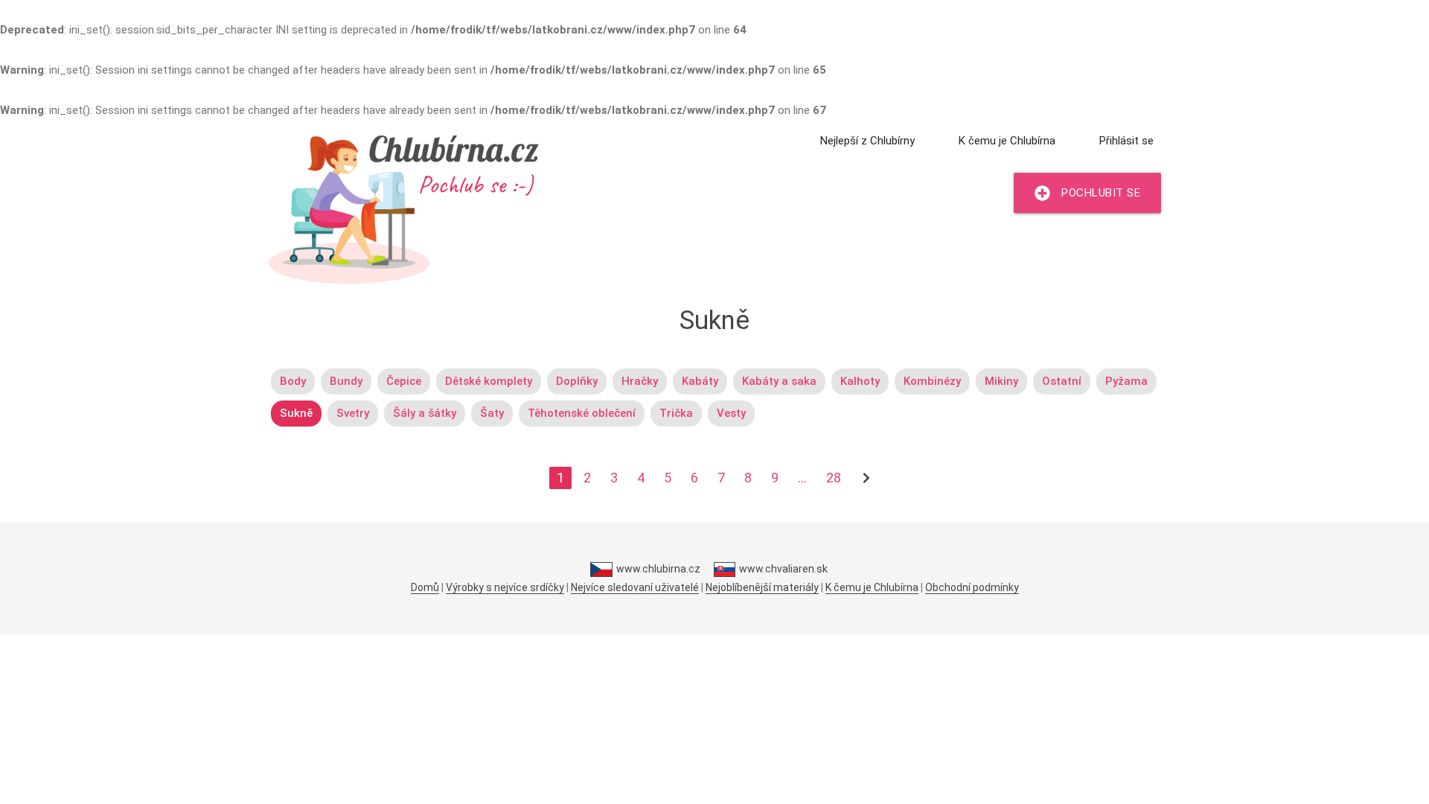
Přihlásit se (1126, 140)
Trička (676, 413)
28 (833, 477)
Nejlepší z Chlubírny (867, 140)
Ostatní (1061, 381)
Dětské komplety (488, 381)
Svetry (352, 413)
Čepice (403, 381)
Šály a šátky (424, 413)
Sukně (296, 413)
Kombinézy (932, 381)
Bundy (346, 381)
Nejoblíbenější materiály (762, 587)
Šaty (492, 413)
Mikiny (1001, 381)
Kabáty (700, 381)
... (802, 477)
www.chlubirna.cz (658, 569)
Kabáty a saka (779, 381)
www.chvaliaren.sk (783, 569)
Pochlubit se (1100, 193)
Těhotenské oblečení (582, 413)
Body (293, 381)
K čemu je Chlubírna (1007, 140)
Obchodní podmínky (972, 587)
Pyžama (1126, 381)
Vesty (731, 413)
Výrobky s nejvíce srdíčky (505, 587)
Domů (425, 587)
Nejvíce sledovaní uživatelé (635, 587)
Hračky (639, 381)
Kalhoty (860, 381)
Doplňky (577, 381)
